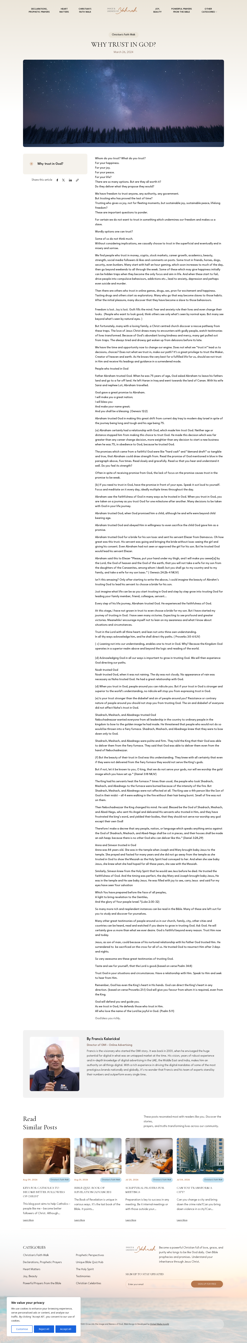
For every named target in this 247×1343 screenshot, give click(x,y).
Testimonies (83, 1276)
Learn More (28, 1220)
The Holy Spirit (85, 1269)
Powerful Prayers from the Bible (181, 10)
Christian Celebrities (88, 1283)
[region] (44, 1316)
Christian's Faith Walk (60, 1180)
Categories (34, 1247)
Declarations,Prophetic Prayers (39, 10)
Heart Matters (64, 10)
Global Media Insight (159, 1324)
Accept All (65, 1329)
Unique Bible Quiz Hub (89, 1262)
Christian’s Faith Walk (85, 10)
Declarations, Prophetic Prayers (42, 1262)
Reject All (44, 1329)
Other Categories (208, 10)
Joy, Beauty (157, 10)
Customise (22, 1329)
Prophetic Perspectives (90, 1255)
